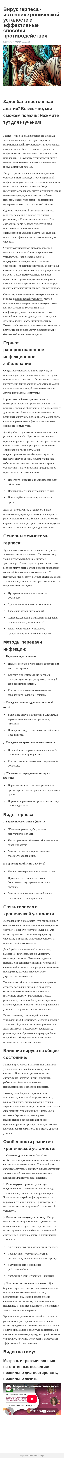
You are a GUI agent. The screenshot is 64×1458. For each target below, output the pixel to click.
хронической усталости (29, 298)
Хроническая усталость (34, 219)
